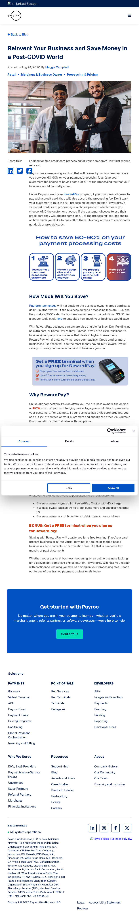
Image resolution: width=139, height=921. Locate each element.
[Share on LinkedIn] (10, 171)
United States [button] (26, 4)
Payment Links (18, 715)
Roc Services (60, 691)
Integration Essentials (108, 697)
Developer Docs (105, 727)
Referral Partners (19, 795)
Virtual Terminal (19, 697)
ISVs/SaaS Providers (22, 766)
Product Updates (62, 790)
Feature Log (59, 796)
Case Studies (60, 784)
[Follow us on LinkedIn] (92, 828)
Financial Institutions (22, 806)
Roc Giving (15, 727)
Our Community (104, 772)
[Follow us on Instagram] (104, 828)
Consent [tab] (24, 441)
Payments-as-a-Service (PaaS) (24, 775)
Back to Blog (19, 34)
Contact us (69, 634)
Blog (54, 772)
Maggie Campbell (57, 67)
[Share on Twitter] (20, 171)
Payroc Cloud (17, 709)
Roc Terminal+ (61, 697)
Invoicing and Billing (21, 743)
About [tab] (115, 441)
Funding (99, 715)
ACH (11, 703)
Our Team (101, 778)
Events (55, 802)
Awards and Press (63, 778)
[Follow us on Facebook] (115, 828)
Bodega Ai (58, 709)
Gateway (14, 691)
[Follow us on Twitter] (127, 828)
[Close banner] (133, 431)
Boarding (100, 709)
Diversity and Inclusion (109, 784)
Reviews (83, 908)
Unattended (15, 783)
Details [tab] (69, 441)
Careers (56, 808)
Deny (69, 487)
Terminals (57, 703)
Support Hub (59, 766)
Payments (101, 703)
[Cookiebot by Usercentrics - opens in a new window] (110, 431)
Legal (81, 902)
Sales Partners (18, 789)
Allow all (113, 487)
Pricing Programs (19, 721)
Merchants (15, 800)
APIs (97, 691)
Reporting (101, 721)
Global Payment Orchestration (19, 735)
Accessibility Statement (105, 902)
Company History (106, 766)
